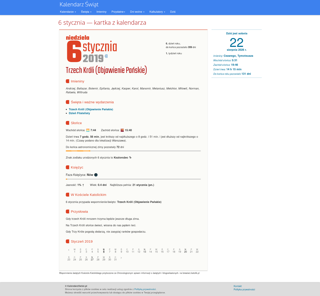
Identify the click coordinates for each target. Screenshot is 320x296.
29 (103, 259)
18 (173, 251)
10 (127, 251)
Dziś (173, 12)
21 (191, 251)
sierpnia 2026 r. (237, 50)
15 (156, 251)
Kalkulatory (157, 12)
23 (69, 259)
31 (115, 259)
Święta (85, 12)
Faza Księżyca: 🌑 (82, 174)
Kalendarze (67, 12)
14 (150, 251)
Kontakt (238, 286)
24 (74, 259)
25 (80, 259)
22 (197, 251)
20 (185, 251)
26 (86, 259)
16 (162, 251)
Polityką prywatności (145, 289)
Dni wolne (136, 12)
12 (139, 251)
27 (92, 259)
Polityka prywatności (244, 289)
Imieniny (101, 12)
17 (168, 251)
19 (179, 251)
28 (98, 259)
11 (133, 251)
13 (144, 251)
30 (109, 259)
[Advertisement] (237, 131)
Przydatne (118, 12)
